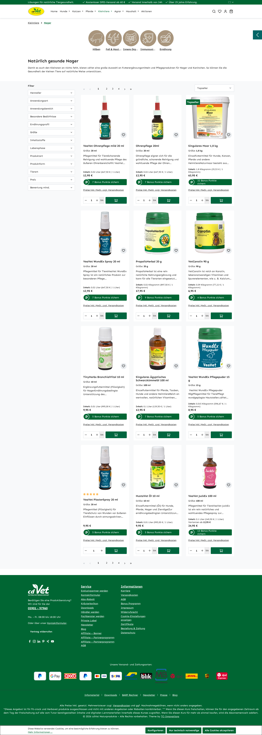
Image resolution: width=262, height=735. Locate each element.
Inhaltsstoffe (37, 140)
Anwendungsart (39, 100)
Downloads (87, 607)
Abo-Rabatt (88, 599)
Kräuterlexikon (89, 603)
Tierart (34, 171)
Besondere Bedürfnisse (43, 116)
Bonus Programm (131, 603)
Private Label (89, 620)
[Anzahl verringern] (85, 200)
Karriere (125, 590)
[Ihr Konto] (225, 11)
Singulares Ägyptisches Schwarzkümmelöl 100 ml (152, 378)
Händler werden (90, 612)
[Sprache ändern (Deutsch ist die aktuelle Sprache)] (231, 2)
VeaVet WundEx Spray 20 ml (101, 261)
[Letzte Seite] (131, 89)
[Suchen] (214, 11)
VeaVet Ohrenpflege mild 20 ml (103, 146)
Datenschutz (128, 632)
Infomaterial (91, 695)
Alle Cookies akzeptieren (219, 730)
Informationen (132, 586)
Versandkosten (129, 595)
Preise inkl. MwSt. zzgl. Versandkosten (103, 190)
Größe (33, 132)
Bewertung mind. (40, 187)
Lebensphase (37, 148)
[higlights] (257, 34)
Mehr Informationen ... (40, 732)
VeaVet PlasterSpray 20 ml (100, 499)
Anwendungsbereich (41, 108)
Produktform (37, 163)
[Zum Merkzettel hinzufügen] (124, 135)
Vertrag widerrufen (41, 631)
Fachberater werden (92, 616)
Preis (33, 179)
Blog (83, 629)
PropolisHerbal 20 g (149, 261)
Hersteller (35, 92)
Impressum (127, 607)
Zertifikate (127, 624)
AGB (123, 599)
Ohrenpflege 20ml (147, 146)
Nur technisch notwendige (184, 730)
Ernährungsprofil (39, 124)
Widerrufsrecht (129, 612)
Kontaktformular (56, 623)
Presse (163, 695)
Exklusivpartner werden (94, 590)
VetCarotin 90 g (198, 261)
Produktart (36, 155)
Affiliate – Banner (91, 633)
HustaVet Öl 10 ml (148, 496)
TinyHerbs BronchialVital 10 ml (103, 377)
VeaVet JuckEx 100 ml (202, 496)
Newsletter (87, 624)
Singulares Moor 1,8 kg (203, 146)
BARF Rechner (130, 695)
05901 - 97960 (38, 608)
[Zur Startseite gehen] (36, 11)
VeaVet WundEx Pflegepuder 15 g (209, 378)
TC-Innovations (170, 716)
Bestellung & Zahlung (133, 628)
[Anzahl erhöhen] (97, 200)
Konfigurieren (155, 730)
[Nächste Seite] (125, 89)
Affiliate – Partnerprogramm (97, 637)
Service (86, 586)
